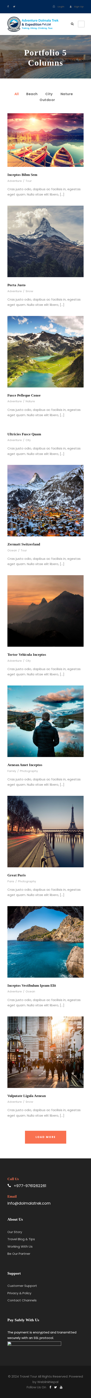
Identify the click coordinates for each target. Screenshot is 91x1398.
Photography (29, 771)
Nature (67, 94)
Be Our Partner (18, 1253)
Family (11, 771)
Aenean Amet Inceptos (24, 765)
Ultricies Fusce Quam (24, 434)
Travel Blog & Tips (21, 1239)
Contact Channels (22, 1300)
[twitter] (14, 6)
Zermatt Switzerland (23, 544)
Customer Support (22, 1285)
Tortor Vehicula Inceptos (26, 655)
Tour (29, 181)
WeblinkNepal (47, 1382)
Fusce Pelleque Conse (24, 395)
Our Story (14, 1232)
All (16, 94)
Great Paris (16, 875)
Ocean (12, 550)
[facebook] (8, 6)
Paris (10, 881)
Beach (32, 94)
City (49, 94)
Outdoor (47, 99)
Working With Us (20, 1246)
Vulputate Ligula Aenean (26, 1096)
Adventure (14, 181)
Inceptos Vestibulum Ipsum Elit (31, 986)
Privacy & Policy (19, 1293)
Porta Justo (16, 285)
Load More (46, 1137)
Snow (29, 291)
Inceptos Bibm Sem (22, 175)
